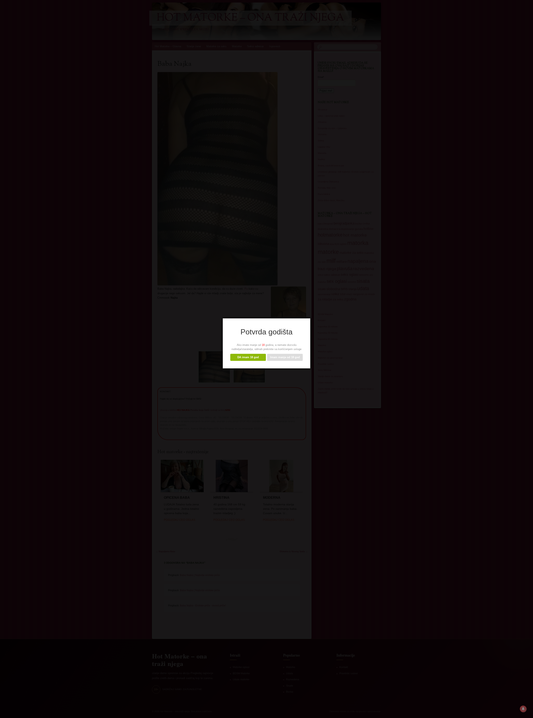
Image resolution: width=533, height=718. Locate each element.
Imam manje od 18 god (285, 357)
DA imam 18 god (248, 357)
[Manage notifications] (523, 709)
